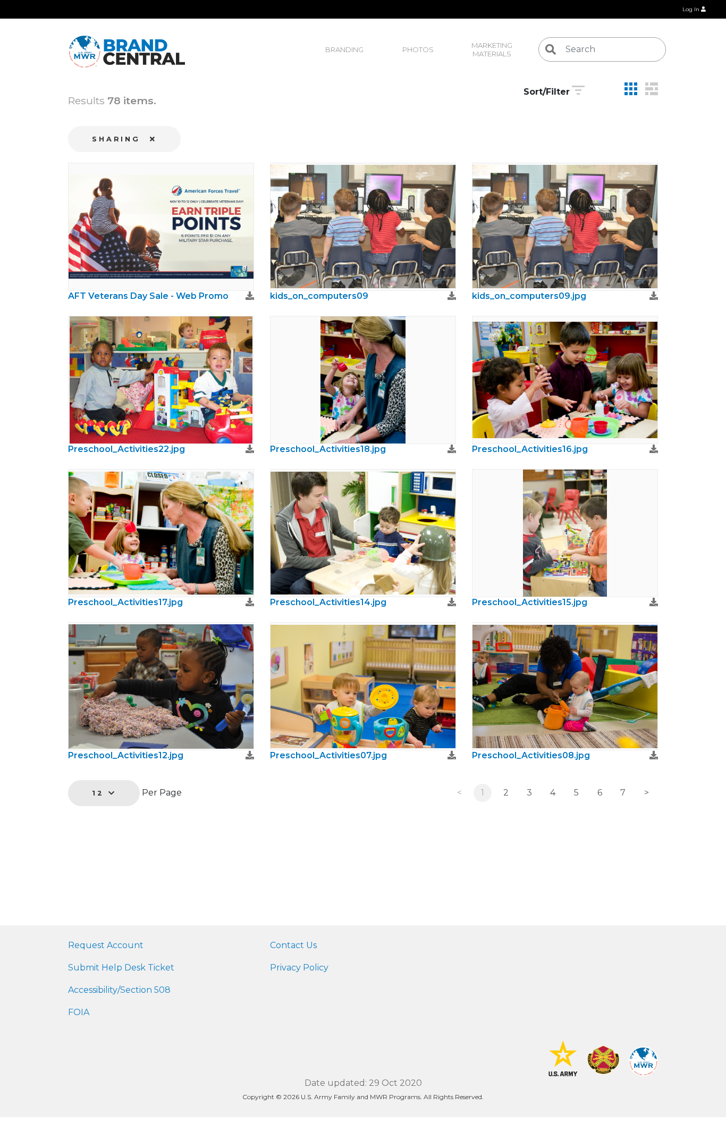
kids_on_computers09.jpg (529, 296)
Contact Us (293, 945)
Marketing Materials (492, 49)
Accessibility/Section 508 (119, 990)
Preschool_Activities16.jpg (530, 449)
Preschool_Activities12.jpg (125, 755)
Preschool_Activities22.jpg (126, 449)
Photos (418, 49)
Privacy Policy (299, 967)
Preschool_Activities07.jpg (328, 755)
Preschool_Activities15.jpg (529, 602)
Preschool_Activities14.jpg (328, 602)
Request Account (105, 945)
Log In (691, 9)
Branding (344, 49)
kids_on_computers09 (319, 296)
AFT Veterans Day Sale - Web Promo (148, 296)
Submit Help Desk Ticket (121, 967)
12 (100, 793)
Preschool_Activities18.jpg (328, 449)
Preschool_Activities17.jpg (125, 602)
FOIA (78, 1012)
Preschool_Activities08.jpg (531, 755)
